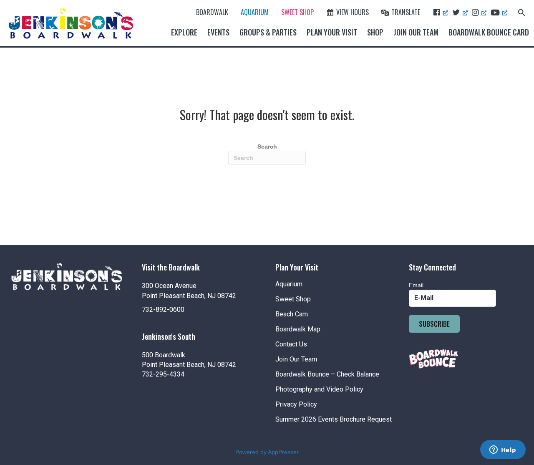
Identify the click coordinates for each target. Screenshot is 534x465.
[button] (522, 12)
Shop (375, 32)
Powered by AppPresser (267, 452)
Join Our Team (415, 32)
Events (218, 32)
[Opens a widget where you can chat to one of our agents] (503, 450)
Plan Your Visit (332, 32)
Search (267, 146)
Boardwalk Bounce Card (488, 32)
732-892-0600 (163, 309)
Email (416, 285)
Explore (184, 32)
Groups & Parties (268, 32)
